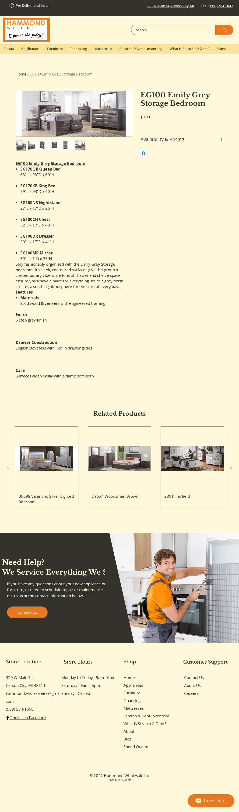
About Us (192, 685)
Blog (127, 739)
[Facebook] (8, 718)
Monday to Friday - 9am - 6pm (88, 677)
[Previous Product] (8, 467)
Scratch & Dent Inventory (146, 716)
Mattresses (133, 708)
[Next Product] (231, 467)
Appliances (133, 685)
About (128, 731)
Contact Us (194, 677)
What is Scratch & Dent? (144, 723)
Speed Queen (135, 746)
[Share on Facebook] (143, 153)
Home (21, 74)
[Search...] (224, 30)
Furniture (132, 693)
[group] (119, 467)
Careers (191, 693)
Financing (132, 700)
